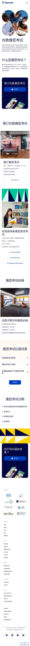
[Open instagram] (18, 635)
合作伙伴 (6, 585)
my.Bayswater (7, 568)
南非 (5, 533)
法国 (5, 530)
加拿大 (5, 527)
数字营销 (6, 543)
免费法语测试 (7, 574)
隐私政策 (16, 629)
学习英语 (6, 552)
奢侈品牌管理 (7, 549)
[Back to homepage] (8, 2)
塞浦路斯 (6, 535)
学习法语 (6, 554)
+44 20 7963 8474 (8, 601)
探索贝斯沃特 (7, 565)
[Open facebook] (7, 635)
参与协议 (21, 629)
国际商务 (6, 546)
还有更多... (6, 557)
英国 (5, 524)
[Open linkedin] (12, 635)
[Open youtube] (23, 635)
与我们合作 (6, 582)
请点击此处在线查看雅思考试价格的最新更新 (13, 332)
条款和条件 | (10, 629)
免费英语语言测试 (8, 571)
